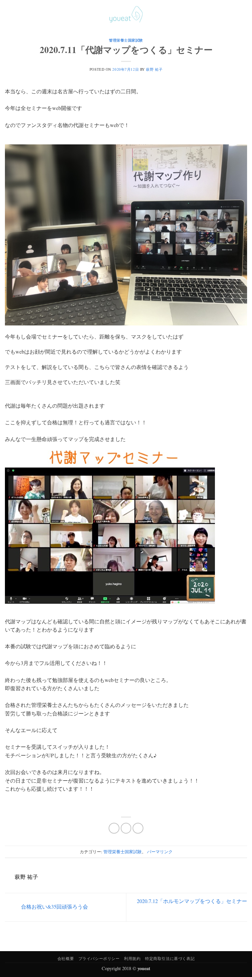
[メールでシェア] (138, 828)
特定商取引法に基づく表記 (170, 958)
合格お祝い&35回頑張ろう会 (54, 906)
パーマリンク (160, 852)
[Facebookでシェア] (114, 828)
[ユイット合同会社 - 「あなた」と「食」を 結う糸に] (126, 14)
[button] (9, 14)
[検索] (233, 14)
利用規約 (132, 958)
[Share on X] (126, 828)
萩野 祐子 (154, 69)
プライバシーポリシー (99, 958)
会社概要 (65, 958)
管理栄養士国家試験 (126, 40)
